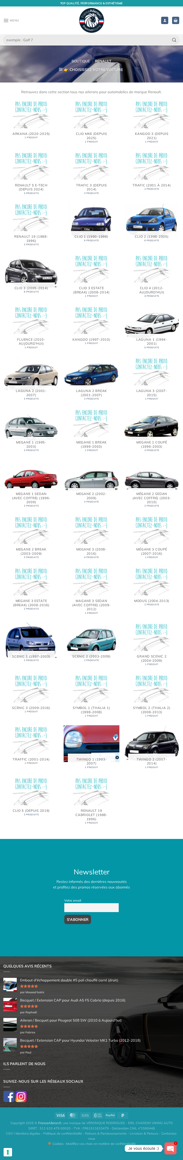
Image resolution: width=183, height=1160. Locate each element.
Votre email (72, 900)
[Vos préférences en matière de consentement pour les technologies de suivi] (8, 1152)
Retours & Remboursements (106, 1133)
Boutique (81, 61)
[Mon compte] (164, 20)
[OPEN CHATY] (170, 1148)
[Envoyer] (174, 39)
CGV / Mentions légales (23, 1133)
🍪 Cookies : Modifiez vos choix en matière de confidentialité (92, 1144)
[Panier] (175, 20)
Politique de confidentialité (62, 1133)
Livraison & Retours (144, 1133)
